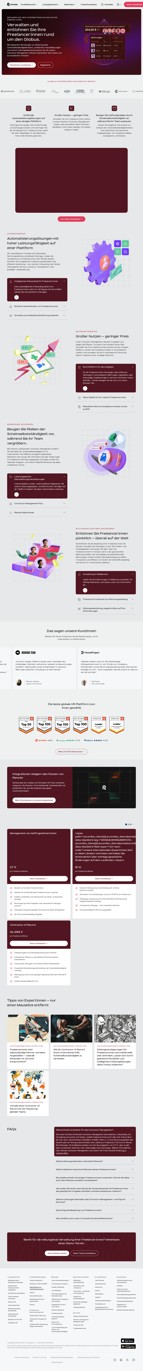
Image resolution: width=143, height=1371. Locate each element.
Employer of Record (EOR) (38, 1284)
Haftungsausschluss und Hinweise (88, 1357)
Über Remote (99, 1280)
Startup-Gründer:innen (80, 1316)
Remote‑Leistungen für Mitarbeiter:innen (81, 1320)
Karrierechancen (100, 1284)
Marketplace (99, 1294)
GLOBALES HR (12, 1323)
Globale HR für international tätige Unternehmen (39, 1325)
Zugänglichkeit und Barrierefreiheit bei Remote (104, 1308)
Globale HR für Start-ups (38, 1315)
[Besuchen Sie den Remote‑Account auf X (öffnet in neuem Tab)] (127, 1360)
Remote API (12, 1302)
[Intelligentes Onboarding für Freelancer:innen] (16, 297)
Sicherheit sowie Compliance (78, 1287)
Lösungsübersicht (49, 4)
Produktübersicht (28, 4)
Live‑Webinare (56, 1290)
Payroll (32, 1292)
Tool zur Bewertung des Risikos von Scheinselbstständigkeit (60, 1329)
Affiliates (120, 1286)
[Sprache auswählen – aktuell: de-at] (119, 4)
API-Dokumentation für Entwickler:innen (59, 1295)
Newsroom (98, 1287)
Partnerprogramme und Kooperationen (124, 1281)
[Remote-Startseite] (12, 4)
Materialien (69, 4)
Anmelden (108, 4)
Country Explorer (57, 1313)
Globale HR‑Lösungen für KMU (38, 1320)
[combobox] (130, 824)
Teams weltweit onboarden (13, 1297)
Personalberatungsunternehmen (126, 1294)
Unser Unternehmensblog (60, 1280)
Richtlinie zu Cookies (40, 1357)
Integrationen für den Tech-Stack (58, 1305)
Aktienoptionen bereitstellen (13, 1315)
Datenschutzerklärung (22, 1357)
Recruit (32, 1304)
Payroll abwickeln (14, 1305)
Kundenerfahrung (79, 1307)
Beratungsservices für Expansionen (37, 1300)
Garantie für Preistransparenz (79, 1297)
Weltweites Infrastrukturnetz (78, 1281)
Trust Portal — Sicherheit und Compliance (81, 1292)
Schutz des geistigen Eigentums (80, 1303)
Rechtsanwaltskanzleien (125, 1301)
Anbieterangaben (57, 1362)
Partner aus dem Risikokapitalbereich (123, 1290)
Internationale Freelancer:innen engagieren (13, 1288)
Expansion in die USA (15, 1319)
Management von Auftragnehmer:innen (37, 1288)
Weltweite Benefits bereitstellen (14, 1310)
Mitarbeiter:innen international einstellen (15, 1281)
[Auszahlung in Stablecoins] (85, 590)
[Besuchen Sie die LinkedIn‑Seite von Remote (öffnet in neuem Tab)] (121, 1360)
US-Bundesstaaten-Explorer (58, 1318)
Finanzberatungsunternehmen (126, 1298)
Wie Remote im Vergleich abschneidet (60, 1300)
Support (97, 1297)
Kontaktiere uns (100, 1304)
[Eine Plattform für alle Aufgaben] (85, 388)
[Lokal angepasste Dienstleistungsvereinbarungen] (16, 494)
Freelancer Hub (78, 1325)
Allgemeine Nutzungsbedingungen (61, 1357)
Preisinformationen (89, 4)
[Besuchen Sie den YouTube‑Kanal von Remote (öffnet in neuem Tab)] (115, 1360)
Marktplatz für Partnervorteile (122, 1305)
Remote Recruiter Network (125, 1310)
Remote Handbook (58, 1310)
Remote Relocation (36, 1296)
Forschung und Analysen (60, 1284)
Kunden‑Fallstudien (58, 1287)
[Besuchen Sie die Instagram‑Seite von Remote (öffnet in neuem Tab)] (133, 1360)
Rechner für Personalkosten (57, 1323)
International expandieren (16, 1293)
